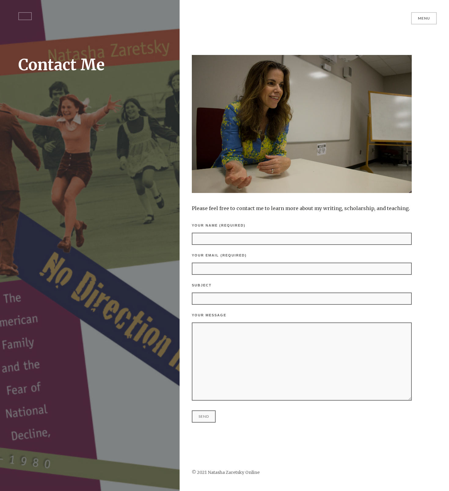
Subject (202, 285)
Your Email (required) (219, 255)
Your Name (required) (219, 225)
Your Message (209, 315)
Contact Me (61, 65)
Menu (424, 18)
